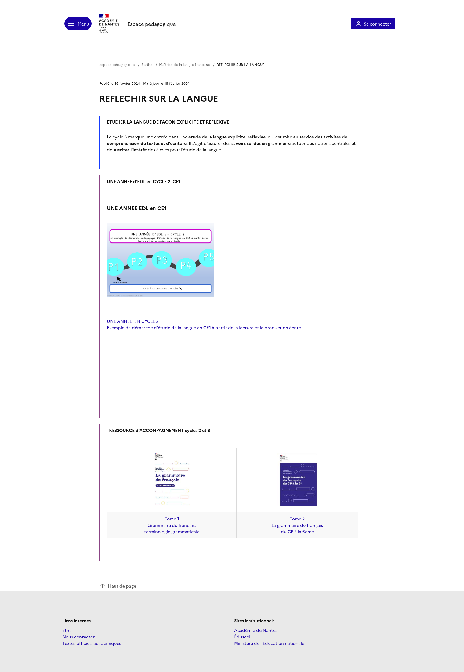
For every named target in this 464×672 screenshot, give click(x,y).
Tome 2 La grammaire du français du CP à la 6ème (297, 525)
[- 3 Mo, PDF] (297, 504)
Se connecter (377, 24)
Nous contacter (78, 636)
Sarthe (147, 64)
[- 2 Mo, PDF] (172, 505)
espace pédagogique (117, 64)
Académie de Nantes (255, 630)
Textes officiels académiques (91, 643)
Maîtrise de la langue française (184, 64)
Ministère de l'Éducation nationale (269, 643)
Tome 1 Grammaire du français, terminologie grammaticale (172, 525)
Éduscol (242, 636)
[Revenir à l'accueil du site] (109, 24)
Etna (67, 630)
